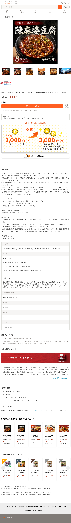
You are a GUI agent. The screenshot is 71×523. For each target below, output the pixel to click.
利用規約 (42, 506)
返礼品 (7, 12)
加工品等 (17, 486)
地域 (35, 12)
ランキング (21, 12)
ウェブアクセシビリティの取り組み (56, 506)
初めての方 (64, 12)
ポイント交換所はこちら (38, 156)
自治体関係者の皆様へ (32, 506)
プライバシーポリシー (11, 506)
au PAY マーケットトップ (40, 510)
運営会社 (21, 506)
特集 (50, 12)
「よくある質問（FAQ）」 (36, 410)
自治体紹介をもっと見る (60, 378)
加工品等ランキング (28, 492)
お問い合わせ (27, 510)
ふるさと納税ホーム (6, 486)
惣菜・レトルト (26, 486)
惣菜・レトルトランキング (42, 492)
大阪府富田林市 (8, 17)
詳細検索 (66, 7)
